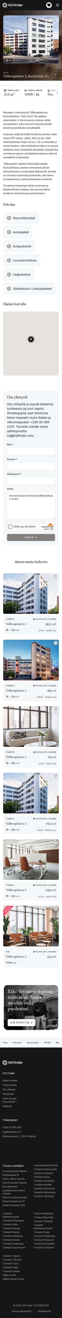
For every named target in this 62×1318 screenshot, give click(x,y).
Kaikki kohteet (10, 1080)
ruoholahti (33, 1042)
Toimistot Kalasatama (13, 1220)
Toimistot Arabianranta (45, 1169)
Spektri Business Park (14, 1205)
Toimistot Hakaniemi (44, 1180)
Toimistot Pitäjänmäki (44, 1236)
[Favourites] (49, 5)
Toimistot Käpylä (11, 1232)
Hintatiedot (8, 1094)
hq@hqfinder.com (12, 1131)
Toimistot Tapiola (11, 1255)
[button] (31, 339)
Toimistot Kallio (10, 1224)
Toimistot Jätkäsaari (44, 1196)
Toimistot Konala (11, 1239)
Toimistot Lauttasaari (13, 1243)
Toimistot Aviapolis (43, 1173)
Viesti (10, 488)
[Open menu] (57, 5)
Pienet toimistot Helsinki (15, 1197)
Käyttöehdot (44, 1311)
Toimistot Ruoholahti (44, 1243)
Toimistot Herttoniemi (44, 1192)
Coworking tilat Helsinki (15, 1171)
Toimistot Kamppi (11, 1228)
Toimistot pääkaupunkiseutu (43, 1227)
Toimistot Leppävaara (14, 1247)
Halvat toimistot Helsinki (15, 1182)
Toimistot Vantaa (11, 1271)
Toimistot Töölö (11, 1263)
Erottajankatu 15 (11, 1175)
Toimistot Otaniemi (43, 1221)
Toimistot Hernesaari (44, 1188)
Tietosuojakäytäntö (21, 1311)
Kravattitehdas (10, 1186)
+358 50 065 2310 (12, 1127)
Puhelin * (12, 459)
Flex (5, 1042)
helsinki (17, 1042)
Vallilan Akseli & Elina (13, 1279)
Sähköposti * (14, 474)
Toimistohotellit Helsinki (46, 1165)
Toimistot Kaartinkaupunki (11, 1215)
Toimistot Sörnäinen (44, 1247)
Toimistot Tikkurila (12, 1259)
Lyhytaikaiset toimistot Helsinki (14, 1192)
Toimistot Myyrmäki (44, 1217)
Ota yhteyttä (19, 1022)
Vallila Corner (9, 1275)
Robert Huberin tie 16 (14, 1201)
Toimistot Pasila (42, 1232)
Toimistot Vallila (10, 1267)
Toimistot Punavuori (44, 1239)
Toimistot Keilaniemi (13, 1236)
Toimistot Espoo (42, 1177)
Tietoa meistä (10, 1085)
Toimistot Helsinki (43, 1184)
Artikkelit (7, 1106)
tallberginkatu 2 (16, 624)
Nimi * (10, 444)
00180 (47, 1042)
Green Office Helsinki (14, 1178)
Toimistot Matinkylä (43, 1213)
